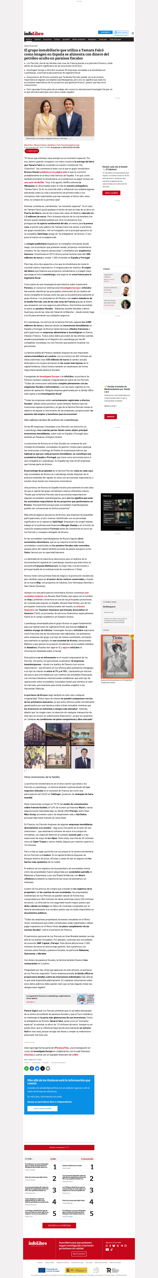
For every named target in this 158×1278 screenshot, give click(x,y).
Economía (47, 39)
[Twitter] (118, 1246)
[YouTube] (107, 1250)
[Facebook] (110, 1246)
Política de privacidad (101, 1262)
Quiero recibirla (111, 193)
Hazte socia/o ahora (42, 1109)
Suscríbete (105, 32)
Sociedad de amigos (77, 1262)
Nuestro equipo (49, 1262)
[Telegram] (122, 1246)
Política (29, 39)
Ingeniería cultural (108, 276)
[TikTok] (111, 1250)
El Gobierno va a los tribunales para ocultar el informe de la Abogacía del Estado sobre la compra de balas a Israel (36, 1166)
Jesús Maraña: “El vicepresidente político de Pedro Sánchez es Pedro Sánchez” (109, 518)
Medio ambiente (78, 39)
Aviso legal (89, 1262)
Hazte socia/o (79, 1254)
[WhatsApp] (107, 1246)
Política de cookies (115, 1262)
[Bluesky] (113, 1246)
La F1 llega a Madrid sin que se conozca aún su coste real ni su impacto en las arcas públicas (36, 1212)
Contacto (40, 1262)
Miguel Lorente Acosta (109, 280)
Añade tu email (110, 406)
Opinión (38, 39)
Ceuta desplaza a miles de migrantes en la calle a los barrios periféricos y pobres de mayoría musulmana (36, 1201)
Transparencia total (121, 35)
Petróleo (46, 1062)
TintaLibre (103, 39)
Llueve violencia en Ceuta (72, 1166)
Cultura (57, 39)
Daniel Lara (29, 1216)
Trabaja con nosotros (62, 1262)
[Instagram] (125, 1246)
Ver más (106, 630)
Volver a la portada (59, 1225)
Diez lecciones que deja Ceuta (36, 1177)
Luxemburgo (36, 1062)
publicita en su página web (53, 172)
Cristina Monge (30, 1180)
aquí (53, 647)
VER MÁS (128, 528)
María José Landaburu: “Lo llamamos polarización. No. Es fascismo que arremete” (109, 505)
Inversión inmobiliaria (58, 1062)
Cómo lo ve (107, 496)
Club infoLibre (115, 39)
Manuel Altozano (31, 1205)
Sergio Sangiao (30, 1170)
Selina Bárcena (30, 1193)
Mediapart (92, 39)
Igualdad (66, 39)
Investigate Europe (70, 288)
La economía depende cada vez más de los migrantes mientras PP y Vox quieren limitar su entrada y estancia (36, 1189)
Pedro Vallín (66, 1168)
